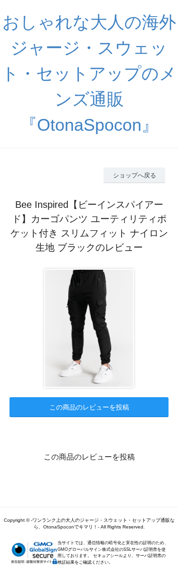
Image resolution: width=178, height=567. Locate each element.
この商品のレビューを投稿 (89, 407)
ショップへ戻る (134, 175)
